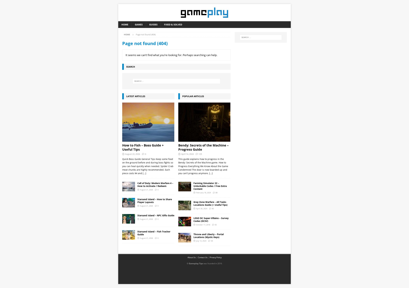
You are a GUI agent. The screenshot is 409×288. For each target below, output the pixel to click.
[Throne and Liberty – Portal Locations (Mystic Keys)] (184, 237)
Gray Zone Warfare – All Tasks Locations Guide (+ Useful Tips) (210, 203)
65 (216, 224)
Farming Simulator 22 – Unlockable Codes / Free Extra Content (210, 186)
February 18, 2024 (203, 192)
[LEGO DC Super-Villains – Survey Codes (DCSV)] (184, 221)
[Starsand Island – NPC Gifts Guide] (128, 219)
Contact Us (203, 257)
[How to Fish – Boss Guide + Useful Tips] (148, 122)
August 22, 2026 (132, 154)
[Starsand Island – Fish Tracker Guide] (128, 235)
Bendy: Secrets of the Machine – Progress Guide (203, 147)
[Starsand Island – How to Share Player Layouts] (128, 202)
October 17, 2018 (203, 224)
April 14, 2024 (187, 154)
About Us (192, 257)
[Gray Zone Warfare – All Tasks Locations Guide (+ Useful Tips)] (184, 205)
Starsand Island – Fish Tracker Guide (153, 233)
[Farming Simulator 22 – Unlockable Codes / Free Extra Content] (184, 186)
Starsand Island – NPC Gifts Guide (155, 215)
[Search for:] (176, 81)
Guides (153, 24)
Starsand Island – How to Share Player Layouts (154, 201)
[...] (144, 173)
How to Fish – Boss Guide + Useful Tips (143, 147)
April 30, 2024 (201, 208)
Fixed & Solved (173, 24)
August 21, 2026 (146, 189)
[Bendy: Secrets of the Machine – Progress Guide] (204, 122)
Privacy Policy (216, 257)
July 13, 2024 (201, 241)
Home (124, 24)
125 (200, 154)
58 (212, 241)
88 (216, 192)
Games (139, 24)
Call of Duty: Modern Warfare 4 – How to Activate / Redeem (155, 185)
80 (213, 208)
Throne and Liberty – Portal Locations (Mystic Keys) (208, 236)
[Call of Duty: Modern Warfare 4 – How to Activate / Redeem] (128, 186)
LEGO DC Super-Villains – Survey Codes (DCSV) (211, 220)
